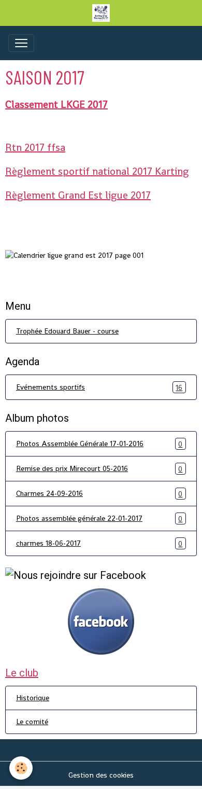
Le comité (32, 721)
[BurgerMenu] (21, 43)
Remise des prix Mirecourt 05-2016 (99, 469)
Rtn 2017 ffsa (35, 147)
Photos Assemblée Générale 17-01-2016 (99, 444)
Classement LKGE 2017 (56, 104)
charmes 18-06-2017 (99, 543)
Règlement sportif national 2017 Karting (97, 171)
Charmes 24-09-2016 (99, 494)
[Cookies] (21, 768)
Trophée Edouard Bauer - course (67, 331)
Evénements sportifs (99, 387)
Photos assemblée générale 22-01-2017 (99, 518)
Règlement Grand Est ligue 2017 (78, 195)
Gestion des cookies (101, 775)
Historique (32, 697)
